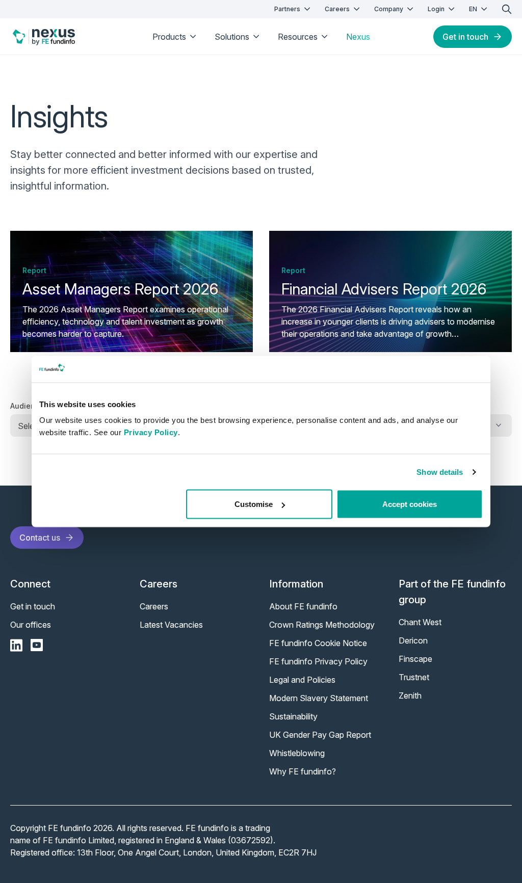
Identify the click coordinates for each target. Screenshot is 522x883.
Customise (253, 504)
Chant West (420, 622)
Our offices (30, 625)
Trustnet (414, 677)
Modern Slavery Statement (318, 698)
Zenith (410, 695)
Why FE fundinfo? (302, 771)
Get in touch (465, 37)
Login (436, 9)
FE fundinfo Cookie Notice (318, 643)
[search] (507, 9)
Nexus (358, 37)
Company (388, 9)
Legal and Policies (302, 680)
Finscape (415, 659)
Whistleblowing (297, 753)
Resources (298, 37)
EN (473, 9)
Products (169, 37)
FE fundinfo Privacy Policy (318, 661)
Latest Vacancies (171, 625)
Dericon (413, 640)
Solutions (232, 37)
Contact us (39, 537)
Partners (287, 9)
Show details (439, 471)
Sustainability (293, 716)
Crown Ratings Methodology (322, 625)
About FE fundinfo (303, 606)
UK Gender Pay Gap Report (320, 735)
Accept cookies (409, 504)
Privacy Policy (151, 432)
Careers (337, 9)
